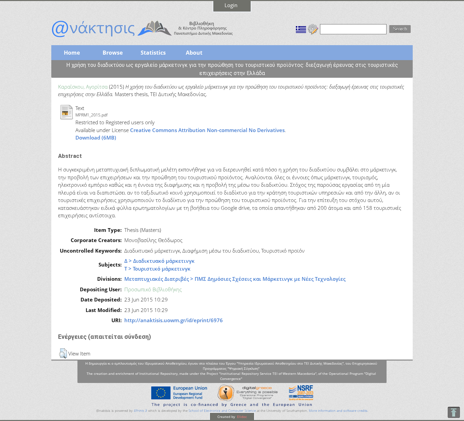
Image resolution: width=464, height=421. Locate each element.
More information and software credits (338, 410)
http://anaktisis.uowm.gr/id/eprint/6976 (173, 320)
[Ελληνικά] (301, 28)
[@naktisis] (153, 38)
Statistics (153, 52)
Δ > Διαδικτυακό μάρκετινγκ (159, 260)
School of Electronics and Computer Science (222, 410)
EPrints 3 (140, 410)
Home (72, 52)
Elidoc (241, 416)
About (194, 52)
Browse (113, 52)
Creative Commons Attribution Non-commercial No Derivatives (207, 130)
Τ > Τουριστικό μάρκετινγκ (157, 268)
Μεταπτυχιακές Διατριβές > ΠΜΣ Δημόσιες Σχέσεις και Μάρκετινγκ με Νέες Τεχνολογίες (234, 278)
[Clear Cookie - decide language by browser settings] (313, 28)
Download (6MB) (95, 137)
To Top (453, 412)
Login (231, 5)
